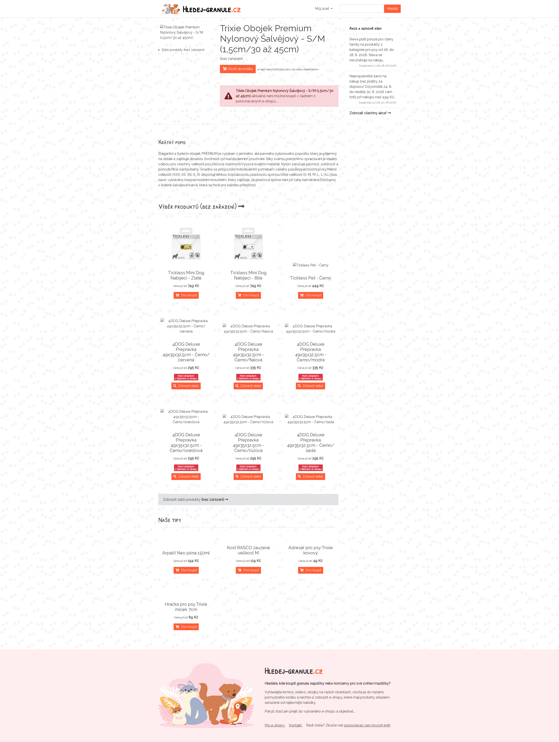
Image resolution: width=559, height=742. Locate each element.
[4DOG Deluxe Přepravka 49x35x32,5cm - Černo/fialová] (248, 328)
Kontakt (296, 725)
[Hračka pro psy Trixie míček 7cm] (186, 593)
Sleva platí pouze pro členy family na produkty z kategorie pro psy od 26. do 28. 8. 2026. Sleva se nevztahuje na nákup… (371, 49)
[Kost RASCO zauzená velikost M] (248, 537)
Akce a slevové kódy (365, 28)
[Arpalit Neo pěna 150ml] (186, 542)
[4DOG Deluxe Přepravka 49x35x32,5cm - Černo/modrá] (310, 328)
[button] (323, 8)
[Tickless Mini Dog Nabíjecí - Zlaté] (186, 243)
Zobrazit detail (187, 386)
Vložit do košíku (240, 69)
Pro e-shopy (275, 725)
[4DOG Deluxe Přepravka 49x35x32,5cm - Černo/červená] (186, 326)
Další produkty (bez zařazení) (183, 50)
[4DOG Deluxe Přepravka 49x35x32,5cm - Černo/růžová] (248, 419)
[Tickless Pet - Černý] (310, 265)
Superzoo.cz (367, 65)
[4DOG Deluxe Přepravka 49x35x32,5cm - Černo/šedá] (310, 419)
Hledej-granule (212, 9)
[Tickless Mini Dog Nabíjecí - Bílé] (248, 243)
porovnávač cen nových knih (367, 725)
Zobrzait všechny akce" (368, 113)
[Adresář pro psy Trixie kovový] (310, 537)
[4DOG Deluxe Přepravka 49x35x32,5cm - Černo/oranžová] (186, 417)
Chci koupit (188, 295)
